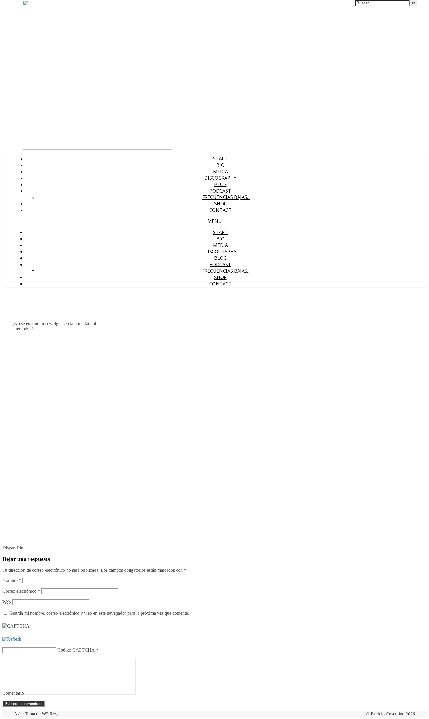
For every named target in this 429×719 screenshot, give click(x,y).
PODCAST (220, 191)
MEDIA (220, 171)
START (220, 158)
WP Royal (51, 713)
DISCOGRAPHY (220, 178)
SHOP (220, 203)
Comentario (13, 693)
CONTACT (220, 210)
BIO (220, 165)
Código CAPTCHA (76, 649)
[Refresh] (11, 639)
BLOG (220, 184)
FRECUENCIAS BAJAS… (226, 197)
